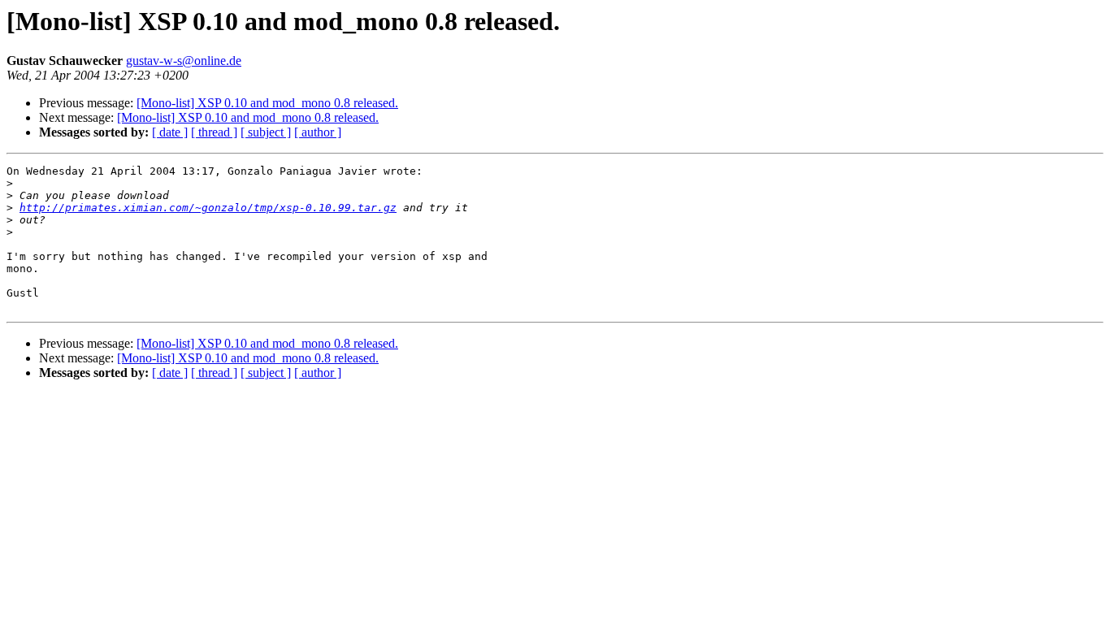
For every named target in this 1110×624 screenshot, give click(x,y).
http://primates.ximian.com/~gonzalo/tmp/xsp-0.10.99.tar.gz (208, 208)
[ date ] (170, 132)
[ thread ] (214, 132)
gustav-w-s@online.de (183, 60)
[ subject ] (266, 132)
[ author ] (317, 132)
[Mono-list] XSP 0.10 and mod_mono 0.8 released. (267, 103)
